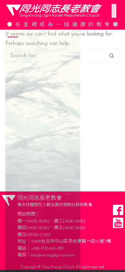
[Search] (112, 56)
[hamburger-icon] (112, 6)
